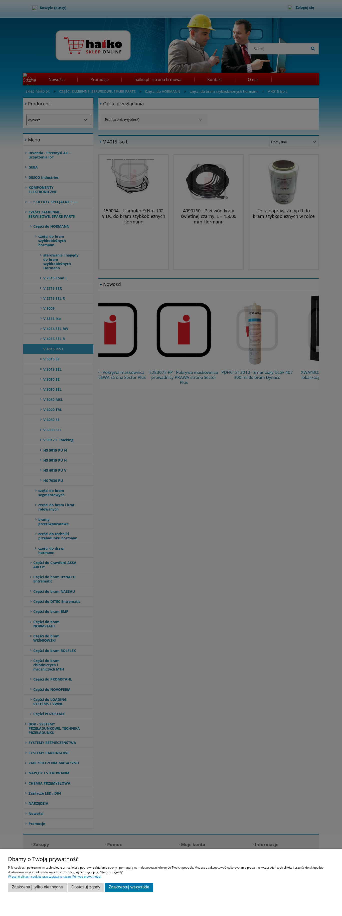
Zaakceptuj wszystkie (129, 887)
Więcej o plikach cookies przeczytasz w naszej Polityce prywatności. (54, 876)
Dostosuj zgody (85, 887)
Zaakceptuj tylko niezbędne (37, 887)
